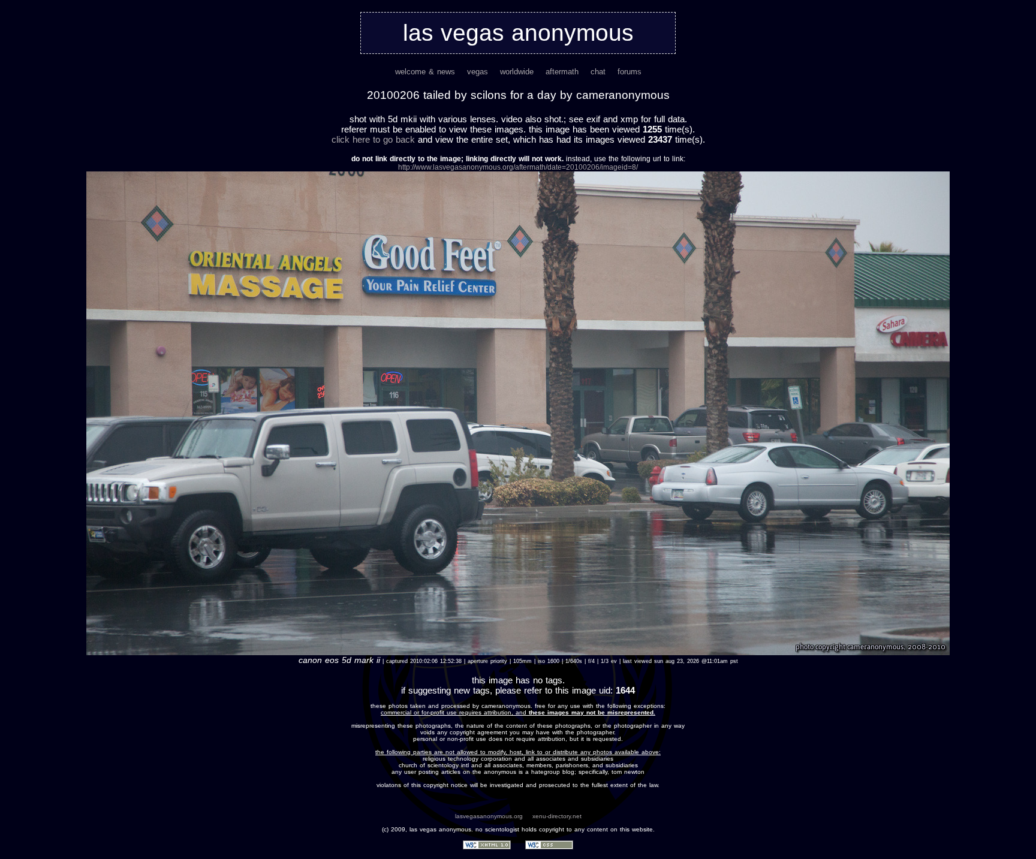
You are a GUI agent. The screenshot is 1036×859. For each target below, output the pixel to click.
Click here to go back (373, 139)
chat (598, 71)
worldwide (517, 71)
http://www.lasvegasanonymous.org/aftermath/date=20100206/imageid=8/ (518, 167)
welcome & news (425, 71)
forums (630, 71)
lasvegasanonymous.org (489, 816)
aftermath (562, 71)
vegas (477, 71)
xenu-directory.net (557, 816)
